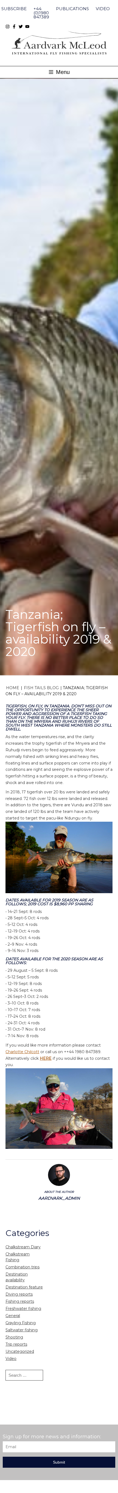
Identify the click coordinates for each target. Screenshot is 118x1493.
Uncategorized (19, 1351)
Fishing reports (19, 1301)
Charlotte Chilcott (22, 1051)
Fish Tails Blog (41, 687)
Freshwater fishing (23, 1308)
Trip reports (16, 1344)
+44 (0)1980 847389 (41, 13)
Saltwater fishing (21, 1330)
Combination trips (22, 1267)
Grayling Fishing (20, 1322)
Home (12, 687)
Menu (62, 72)
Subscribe (14, 8)
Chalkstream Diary (23, 1246)
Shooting (14, 1337)
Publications (72, 8)
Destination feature (24, 1287)
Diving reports (19, 1294)
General (12, 1315)
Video (103, 8)
